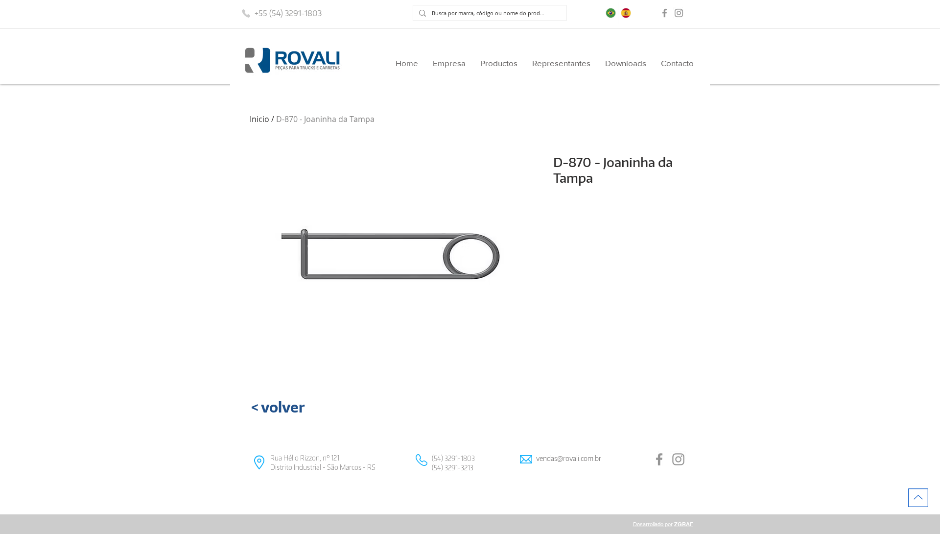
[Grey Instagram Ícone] (678, 13)
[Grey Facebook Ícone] (664, 13)
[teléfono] (245, 13)
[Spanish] (626, 13)
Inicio (259, 119)
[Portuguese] (610, 13)
